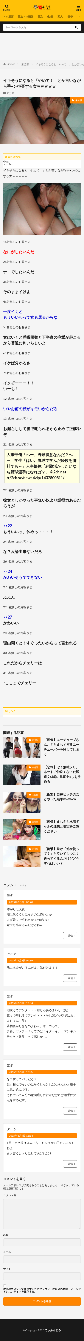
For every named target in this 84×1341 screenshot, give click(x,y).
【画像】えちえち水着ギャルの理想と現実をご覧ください (61, 826)
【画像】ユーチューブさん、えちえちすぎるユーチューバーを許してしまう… (61, 747)
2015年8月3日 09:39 (21, 960)
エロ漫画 (8, 16)
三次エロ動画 (45, 16)
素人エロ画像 (65, 16)
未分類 (25, 64)
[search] (76, 27)
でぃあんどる (53, 1330)
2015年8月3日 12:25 (21, 1071)
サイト (7, 1269)
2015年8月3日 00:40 (21, 902)
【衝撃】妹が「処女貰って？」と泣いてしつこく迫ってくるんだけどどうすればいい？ (61, 856)
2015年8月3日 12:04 (21, 1003)
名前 (5, 1235)
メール (7, 1252)
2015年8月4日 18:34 (21, 1135)
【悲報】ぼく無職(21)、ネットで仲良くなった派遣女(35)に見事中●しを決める (62, 774)
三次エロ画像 (25, 16)
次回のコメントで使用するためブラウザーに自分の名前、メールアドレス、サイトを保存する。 (42, 1290)
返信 (70, 935)
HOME (11, 64)
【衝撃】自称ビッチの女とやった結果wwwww (61, 796)
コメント (10, 1195)
